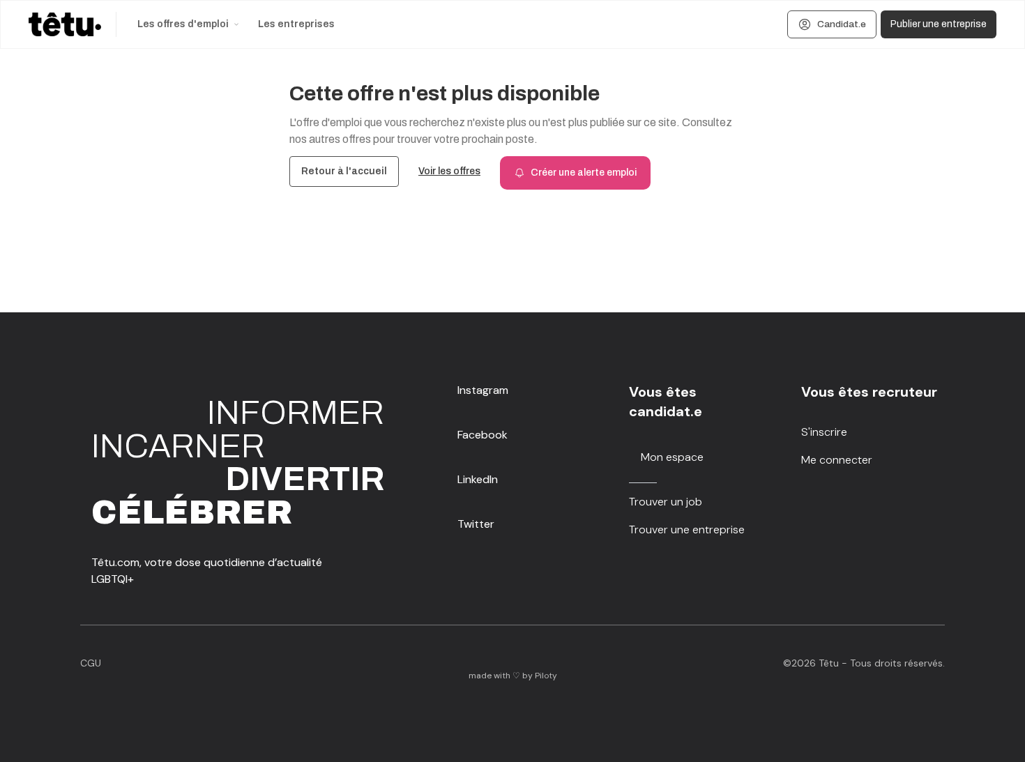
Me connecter (836, 459)
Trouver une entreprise (687, 529)
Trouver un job (665, 501)
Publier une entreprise (938, 24)
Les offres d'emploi (183, 24)
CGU (90, 663)
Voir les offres (449, 171)
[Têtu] (65, 24)
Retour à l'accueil (344, 171)
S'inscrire (824, 432)
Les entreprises (296, 24)
